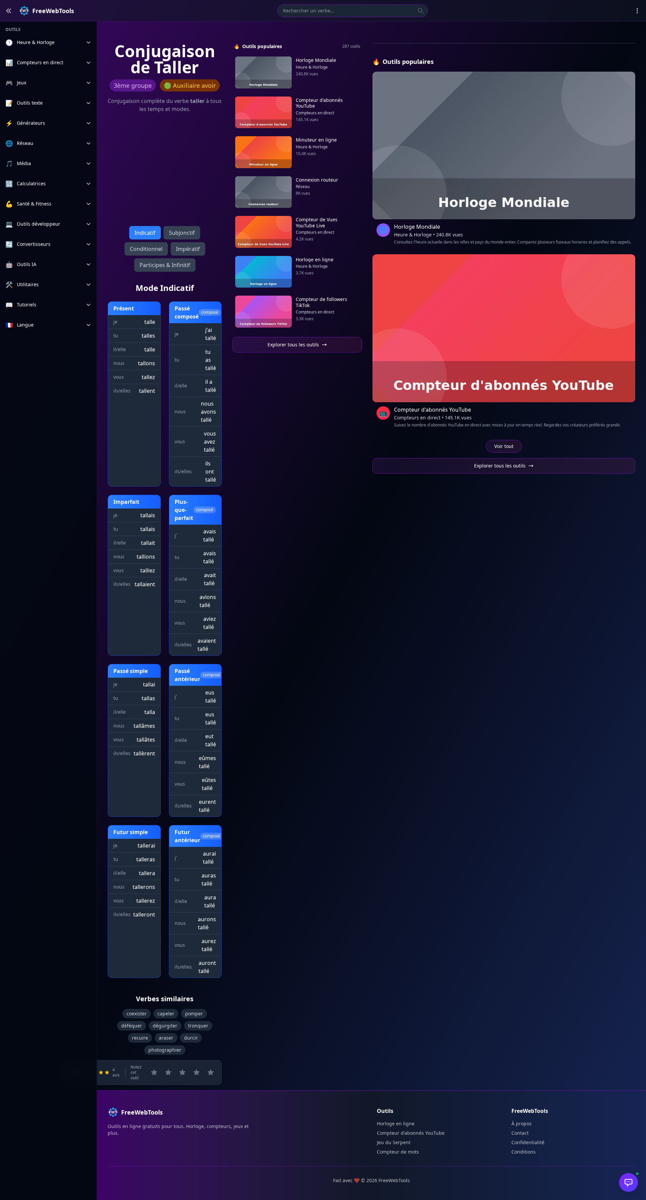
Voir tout (503, 446)
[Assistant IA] (628, 1182)
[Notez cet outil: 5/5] (210, 1072)
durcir (191, 1038)
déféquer (131, 1025)
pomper (194, 1013)
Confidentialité (527, 1142)
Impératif (188, 249)
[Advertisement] (165, 171)
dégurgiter (165, 1025)
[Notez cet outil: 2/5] (168, 1072)
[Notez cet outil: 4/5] (196, 1072)
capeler (165, 1013)
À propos (521, 1123)
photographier (164, 1050)
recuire (140, 1038)
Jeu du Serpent (393, 1142)
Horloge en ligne (396, 1123)
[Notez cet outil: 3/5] (182, 1072)
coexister (137, 1013)
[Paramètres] (637, 11)
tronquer (198, 1025)
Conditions (523, 1152)
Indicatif (145, 232)
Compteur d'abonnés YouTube (410, 1133)
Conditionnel (146, 249)
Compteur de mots (398, 1152)
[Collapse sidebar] (9, 11)
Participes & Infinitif (165, 265)
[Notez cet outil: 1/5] (154, 1072)
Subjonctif (182, 232)
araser (166, 1038)
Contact (520, 1133)
